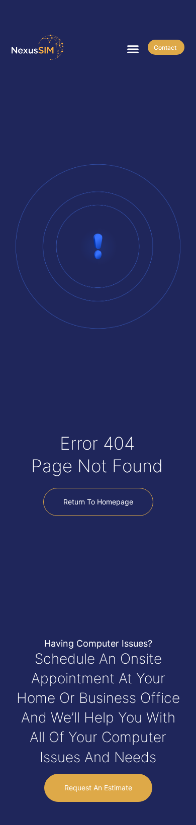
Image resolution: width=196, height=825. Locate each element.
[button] (133, 49)
